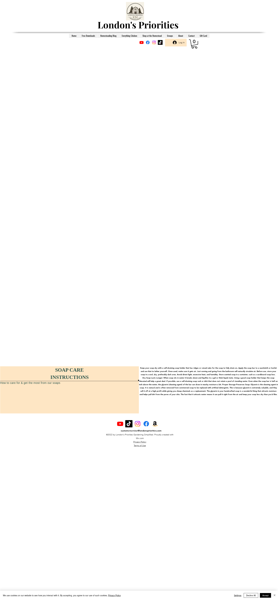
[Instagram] (154, 42)
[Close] (274, 595)
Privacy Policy (139, 442)
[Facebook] (147, 42)
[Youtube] (141, 42)
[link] (194, 44)
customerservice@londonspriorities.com (141, 430)
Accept (265, 595)
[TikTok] (160, 42)
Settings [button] (237, 595)
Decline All (251, 595)
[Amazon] (155, 423)
